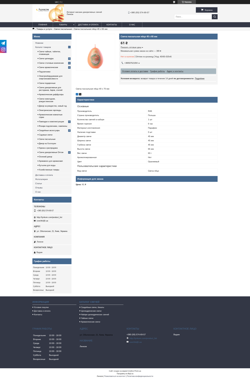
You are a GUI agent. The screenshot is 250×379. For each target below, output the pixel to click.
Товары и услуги (44, 29)
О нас (132, 25)
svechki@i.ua (42, 221)
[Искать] (215, 16)
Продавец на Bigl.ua (125, 374)
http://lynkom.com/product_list (49, 217)
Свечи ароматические (48, 67)
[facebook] (77, 95)
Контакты (111, 25)
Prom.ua (137, 371)
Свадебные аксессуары (49, 130)
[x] (80, 95)
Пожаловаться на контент (115, 376)
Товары (63, 25)
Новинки (39, 43)
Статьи (38, 183)
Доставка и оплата (88, 25)
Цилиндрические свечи (91, 311)
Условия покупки (41, 307)
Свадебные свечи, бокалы (92, 307)
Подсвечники (44, 72)
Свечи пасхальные (63, 29)
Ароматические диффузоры (51, 94)
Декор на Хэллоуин (47, 143)
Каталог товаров (43, 47)
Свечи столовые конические (51, 63)
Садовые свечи (45, 135)
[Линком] (48, 21)
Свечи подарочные (47, 83)
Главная (42, 25)
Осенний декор (45, 157)
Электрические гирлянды (50, 110)
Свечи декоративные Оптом (51, 152)
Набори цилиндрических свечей (95, 314)
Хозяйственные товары (49, 170)
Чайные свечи (87, 318)
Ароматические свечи (90, 322)
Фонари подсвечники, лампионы (53, 126)
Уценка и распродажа (48, 148)
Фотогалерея (41, 179)
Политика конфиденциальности (140, 376)
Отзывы (39, 187)
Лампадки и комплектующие (51, 121)
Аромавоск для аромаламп (51, 161)
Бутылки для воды (47, 165)
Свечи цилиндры (46, 58)
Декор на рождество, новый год (53, 106)
